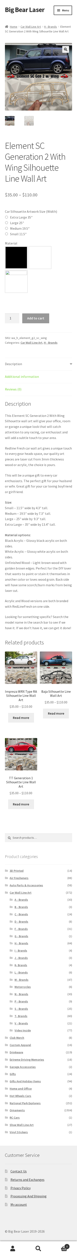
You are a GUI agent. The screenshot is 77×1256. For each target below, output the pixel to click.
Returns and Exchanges (27, 1179)
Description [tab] (13, 364)
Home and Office (21, 1088)
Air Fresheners (19, 878)
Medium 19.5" (20, 228)
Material (11, 243)
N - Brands (21, 994)
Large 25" (17, 223)
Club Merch (17, 1038)
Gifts (13, 1074)
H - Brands (50, 27)
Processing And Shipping (28, 1196)
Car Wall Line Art (31, 27)
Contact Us (18, 1171)
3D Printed (17, 871)
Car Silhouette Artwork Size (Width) (31, 211)
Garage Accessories (23, 1067)
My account (18, 1204)
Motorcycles (23, 987)
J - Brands (21, 958)
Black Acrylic (16, 257)
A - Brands (21, 900)
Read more (21, 717)
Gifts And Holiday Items (25, 1081)
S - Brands (21, 1009)
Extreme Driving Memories (27, 1060)
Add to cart (35, 318)
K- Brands (21, 965)
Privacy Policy (20, 1188)
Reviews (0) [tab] (13, 389)
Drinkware (16, 1052)
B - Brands (21, 907)
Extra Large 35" (21, 217)
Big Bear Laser (24, 9)
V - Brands (21, 1023)
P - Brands (21, 1001)
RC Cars (15, 1117)
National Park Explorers (25, 1103)
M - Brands (21, 980)
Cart (59, 1245)
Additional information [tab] (22, 376)
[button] (65, 49)
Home (13, 27)
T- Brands (21, 1016)
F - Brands (21, 929)
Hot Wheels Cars (20, 1096)
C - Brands (21, 914)
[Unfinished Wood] (16, 281)
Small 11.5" (18, 234)
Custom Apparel (20, 1045)
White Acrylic (40, 257)
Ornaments (17, 1110)
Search (38, 1248)
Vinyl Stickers (19, 1132)
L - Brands (21, 972)
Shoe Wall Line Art (22, 1125)
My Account (13, 1248)
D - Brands (21, 921)
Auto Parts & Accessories (26, 885)
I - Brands (21, 950)
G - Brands (21, 936)
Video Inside (23, 1030)
